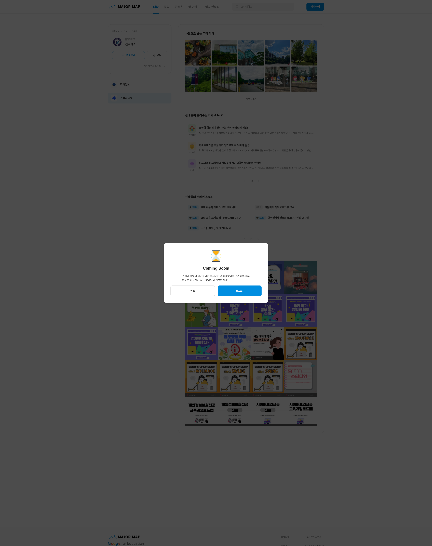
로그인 (239, 290)
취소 (192, 290)
